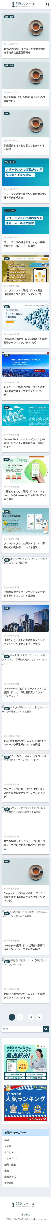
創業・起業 (9, 17)
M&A (7, 1140)
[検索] (46, 1029)
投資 (6, 114)
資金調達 (8, 1183)
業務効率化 (10, 1176)
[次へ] (39, 1017)
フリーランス (10, 162)
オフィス (8, 1152)
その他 (7, 1146)
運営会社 (25, 1214)
